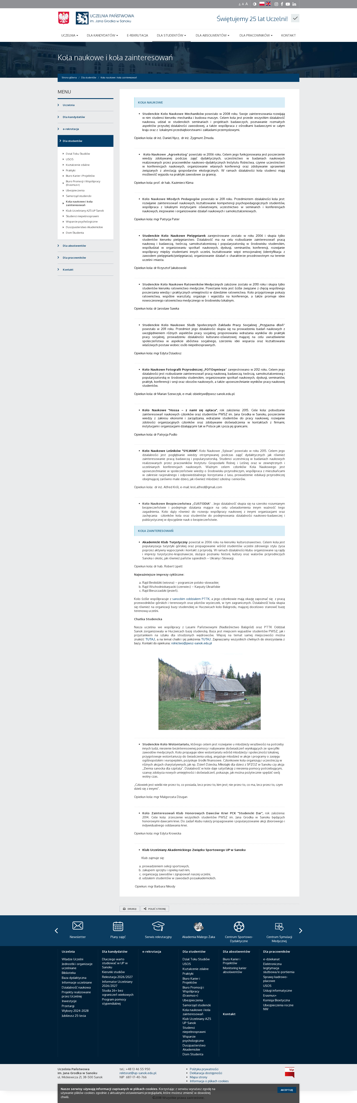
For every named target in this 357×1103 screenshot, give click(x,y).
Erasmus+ (270, 995)
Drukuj (132, 908)
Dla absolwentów (74, 245)
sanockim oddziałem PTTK (190, 599)
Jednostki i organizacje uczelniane (77, 966)
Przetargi (68, 1006)
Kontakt (68, 269)
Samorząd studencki (78, 196)
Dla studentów (72, 141)
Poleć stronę (157, 908)
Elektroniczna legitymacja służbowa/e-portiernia (278, 968)
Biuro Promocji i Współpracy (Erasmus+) (83, 183)
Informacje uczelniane (77, 982)
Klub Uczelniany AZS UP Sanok (85, 210)
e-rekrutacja (71, 129)
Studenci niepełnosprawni (82, 216)
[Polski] (262, 3)
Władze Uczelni (72, 959)
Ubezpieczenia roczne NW (278, 1007)
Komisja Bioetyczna (276, 1000)
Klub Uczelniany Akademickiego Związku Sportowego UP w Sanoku (194, 850)
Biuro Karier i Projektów (80, 175)
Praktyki (70, 170)
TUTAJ (150, 639)
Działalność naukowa (76, 987)
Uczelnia (69, 105)
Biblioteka (69, 973)
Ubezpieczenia (75, 190)
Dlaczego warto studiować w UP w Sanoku (115, 963)
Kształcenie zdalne (78, 164)
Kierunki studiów (113, 972)
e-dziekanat (271, 959)
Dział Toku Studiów (78, 153)
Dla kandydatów (74, 117)
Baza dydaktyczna (74, 978)
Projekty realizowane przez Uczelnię (76, 994)
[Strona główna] (101, 23)
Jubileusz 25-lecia (74, 1016)
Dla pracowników (74, 257)
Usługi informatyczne (277, 990)
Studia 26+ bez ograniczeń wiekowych (117, 993)
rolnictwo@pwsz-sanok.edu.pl (191, 643)
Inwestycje (69, 1001)
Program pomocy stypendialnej (114, 1001)
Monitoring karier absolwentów (234, 970)
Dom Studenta (75, 232)
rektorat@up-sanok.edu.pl (138, 1073)
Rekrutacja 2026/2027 (117, 977)
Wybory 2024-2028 (75, 1011)
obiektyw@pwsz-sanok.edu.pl (214, 394)
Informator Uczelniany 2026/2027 (117, 984)
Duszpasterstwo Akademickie (84, 227)
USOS (69, 159)
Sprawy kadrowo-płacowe (275, 979)
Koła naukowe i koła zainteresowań (115, 57)
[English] (268, 3)
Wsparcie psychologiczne (82, 221)
